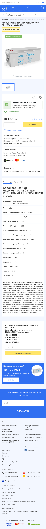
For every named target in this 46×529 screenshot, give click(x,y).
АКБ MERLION (18, 201)
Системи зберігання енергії (32, 426)
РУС (37, 2)
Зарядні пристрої (8, 437)
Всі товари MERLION (20, 203)
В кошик (32, 125)
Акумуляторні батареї (33, 434)
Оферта (4, 459)
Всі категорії (6, 465)
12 (30, 230)
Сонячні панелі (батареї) (10, 434)
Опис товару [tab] (7, 182)
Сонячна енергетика (9, 425)
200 (22, 226)
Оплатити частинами (14, 130)
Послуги (5, 453)
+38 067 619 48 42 (12, 340)
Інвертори (28, 429)
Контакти (5, 456)
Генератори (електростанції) (8, 430)
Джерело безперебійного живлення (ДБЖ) (11, 441)
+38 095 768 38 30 (12, 337)
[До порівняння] (40, 97)
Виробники (6, 450)
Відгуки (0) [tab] (18, 182)
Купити (11, 380)
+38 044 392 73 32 (12, 335)
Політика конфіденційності (11, 462)
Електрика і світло (31, 440)
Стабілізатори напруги (33, 437)
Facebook (31, 450)
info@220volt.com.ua (13, 481)
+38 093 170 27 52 (12, 342)
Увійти (36, 10)
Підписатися (23, 411)
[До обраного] (33, 97)
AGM (10, 208)
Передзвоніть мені (23, 353)
